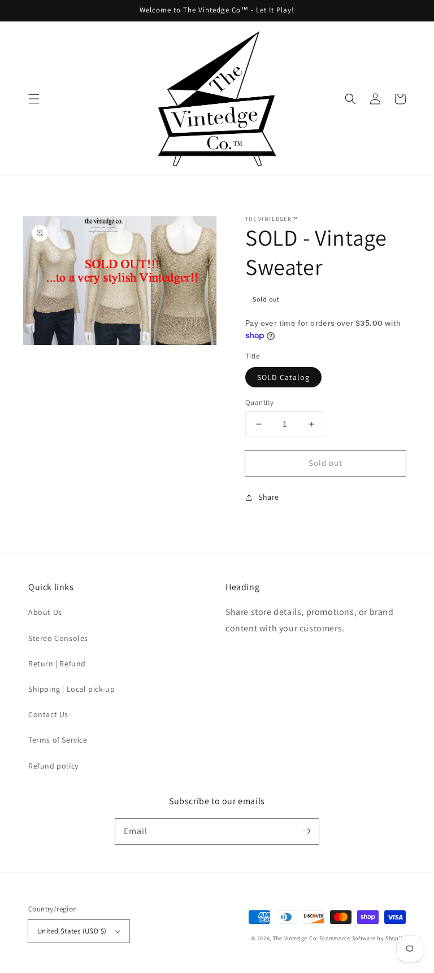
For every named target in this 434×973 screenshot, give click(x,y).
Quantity (259, 402)
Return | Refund (57, 663)
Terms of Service (58, 740)
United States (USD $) (71, 931)
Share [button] (268, 497)
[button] (33, 98)
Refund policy (53, 766)
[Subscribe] (306, 831)
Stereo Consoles (58, 638)
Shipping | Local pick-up (71, 689)
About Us (45, 612)
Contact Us (48, 714)
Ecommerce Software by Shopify (362, 938)
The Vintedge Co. (295, 938)
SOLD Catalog (283, 377)
